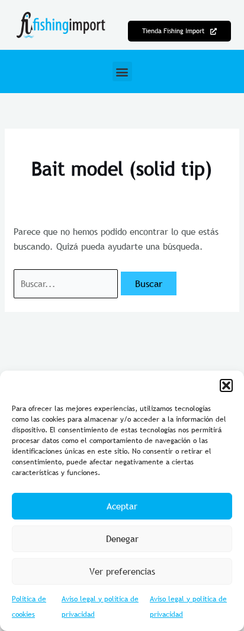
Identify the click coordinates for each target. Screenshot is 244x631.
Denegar (122, 538)
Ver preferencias (122, 571)
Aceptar (122, 506)
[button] (226, 385)
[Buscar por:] (67, 283)
